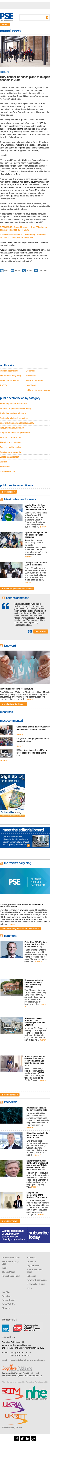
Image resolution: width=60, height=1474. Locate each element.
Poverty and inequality (10, 447)
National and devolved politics (14, 418)
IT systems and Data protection (15, 433)
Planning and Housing (10, 442)
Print (6, 270)
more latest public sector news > (17, 589)
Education (5, 466)
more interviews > (10, 1221)
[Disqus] (25, 318)
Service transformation (11, 437)
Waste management (9, 457)
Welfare (3, 462)
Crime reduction (7, 471)
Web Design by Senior (12, 1427)
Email (17, 270)
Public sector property (10, 452)
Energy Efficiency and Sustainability (17, 423)
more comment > (10, 1095)
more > (43, 527)
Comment (43, 270)
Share (29, 270)
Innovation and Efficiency (12, 428)
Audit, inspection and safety (13, 413)
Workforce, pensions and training (15, 408)
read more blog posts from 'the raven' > (20, 928)
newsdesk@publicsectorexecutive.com (27, 1360)
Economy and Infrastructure (13, 403)
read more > (40, 631)
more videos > (8, 492)
